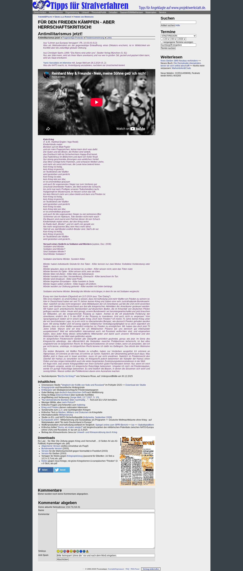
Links (109, 37)
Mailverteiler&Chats (181, 68)
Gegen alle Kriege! (62, 16)
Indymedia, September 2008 (97, 417)
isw (132, 425)
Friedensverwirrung (94, 37)
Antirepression (56, 12)
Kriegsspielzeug (75, 456)
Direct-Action (40, 12)
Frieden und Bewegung (84, 16)
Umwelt (85, 12)
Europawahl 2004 (50, 420)
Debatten (113, 12)
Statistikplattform (146, 425)
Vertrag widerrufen (151, 569)
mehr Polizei (68, 402)
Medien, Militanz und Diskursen (73, 412)
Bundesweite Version (51, 448)
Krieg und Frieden (50, 407)
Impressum (119, 569)
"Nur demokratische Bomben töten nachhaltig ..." (64, 400)
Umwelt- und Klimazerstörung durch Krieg (97, 432)
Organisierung (72, 12)
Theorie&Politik (98, 12)
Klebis (44, 461)
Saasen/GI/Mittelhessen (131, 12)
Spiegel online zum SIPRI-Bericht (112, 425)
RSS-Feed (135, 569)
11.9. (60, 410)
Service (162, 12)
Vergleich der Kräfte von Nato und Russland (83, 385)
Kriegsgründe (48, 387)
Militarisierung (66, 415)
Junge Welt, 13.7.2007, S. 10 (84, 397)
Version (45, 451)
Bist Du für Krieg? (66, 376)
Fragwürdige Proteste (72, 37)
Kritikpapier (46, 390)
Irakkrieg (81, 405)
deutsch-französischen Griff (72, 392)
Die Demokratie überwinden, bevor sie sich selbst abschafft (181, 64)
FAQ (127, 569)
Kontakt (111, 569)
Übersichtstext (63, 395)
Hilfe (178, 25)
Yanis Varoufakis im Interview (57, 63)
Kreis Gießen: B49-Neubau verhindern (179, 60)
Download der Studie (135, 385)
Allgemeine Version (50, 446)
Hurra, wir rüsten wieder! (70, 427)
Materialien (151, 12)
